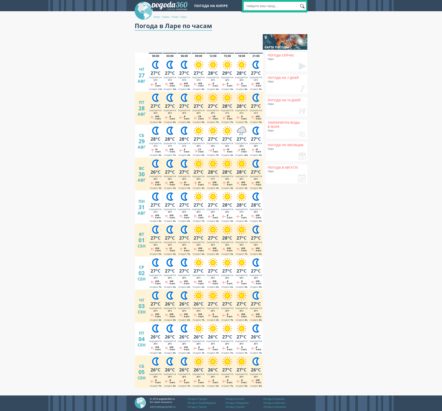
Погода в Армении (274, 402)
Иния (175, 16)
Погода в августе (283, 167)
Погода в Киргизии (274, 406)
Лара (183, 16)
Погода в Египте (234, 398)
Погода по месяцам (285, 145)
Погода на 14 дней (284, 100)
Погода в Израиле (274, 398)
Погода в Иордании (237, 402)
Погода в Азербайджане (201, 402)
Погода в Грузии (235, 406)
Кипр (157, 16)
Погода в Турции (197, 398)
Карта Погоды (277, 47)
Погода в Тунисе (197, 406)
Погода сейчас (281, 55)
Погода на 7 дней (283, 78)
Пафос (166, 16)
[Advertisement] (197, 42)
